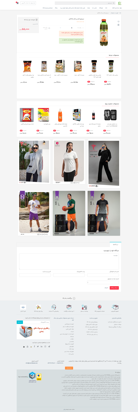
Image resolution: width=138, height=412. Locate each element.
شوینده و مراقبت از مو (68, 326)
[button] (18, 3)
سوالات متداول (117, 324)
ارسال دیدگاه (114, 288)
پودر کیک (71, 349)
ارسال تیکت (69, 368)
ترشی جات (71, 354)
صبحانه (72, 336)
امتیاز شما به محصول (113, 279)
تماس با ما (94, 8)
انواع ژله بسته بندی (69, 351)
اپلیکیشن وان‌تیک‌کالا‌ (47, 8)
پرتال (65, 409)
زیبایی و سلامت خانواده (92, 332)
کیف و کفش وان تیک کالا (91, 327)
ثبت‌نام (20, 322)
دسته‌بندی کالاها (116, 8)
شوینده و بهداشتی (69, 324)
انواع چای (71, 346)
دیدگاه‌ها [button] (115, 245)
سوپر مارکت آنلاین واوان (92, 324)
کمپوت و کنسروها (69, 344)
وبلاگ (56, 8)
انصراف (106, 288)
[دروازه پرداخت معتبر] (39, 377)
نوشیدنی (71, 341)
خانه (106, 8)
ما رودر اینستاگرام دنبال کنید (114, 322)
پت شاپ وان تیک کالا (92, 334)
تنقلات (72, 339)
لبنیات (72, 331)
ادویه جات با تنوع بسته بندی (67, 334)
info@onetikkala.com (32, 363)
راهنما (88, 8)
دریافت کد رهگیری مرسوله (115, 327)
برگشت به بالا (67, 298)
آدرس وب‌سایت (47, 271)
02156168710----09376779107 (55, 363)
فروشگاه (101, 8)
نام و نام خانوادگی (114, 271)
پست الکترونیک (81, 271)
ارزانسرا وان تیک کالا (93, 329)
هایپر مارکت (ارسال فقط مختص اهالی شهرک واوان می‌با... (72, 8)
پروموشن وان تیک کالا (92, 322)
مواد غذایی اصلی (70, 329)
